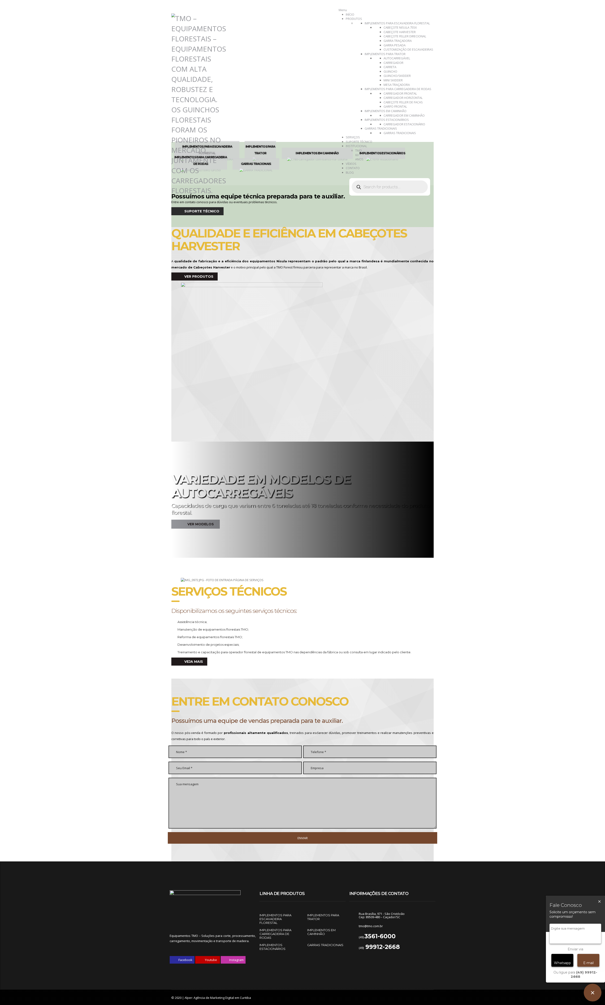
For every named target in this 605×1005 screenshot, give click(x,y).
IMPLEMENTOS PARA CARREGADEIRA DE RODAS (275, 933)
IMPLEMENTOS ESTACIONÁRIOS (272, 947)
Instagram (236, 960)
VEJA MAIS (193, 661)
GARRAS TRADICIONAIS (325, 945)
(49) (377, 937)
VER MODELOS (200, 524)
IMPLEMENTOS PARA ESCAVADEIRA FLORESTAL (275, 919)
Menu (343, 10)
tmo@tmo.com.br (371, 926)
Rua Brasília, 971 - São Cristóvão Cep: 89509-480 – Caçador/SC (382, 915)
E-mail (588, 963)
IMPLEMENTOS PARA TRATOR (323, 917)
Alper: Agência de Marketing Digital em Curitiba (218, 998)
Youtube (210, 960)
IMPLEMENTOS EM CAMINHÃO (321, 932)
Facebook (185, 960)
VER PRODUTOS (198, 276)
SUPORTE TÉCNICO (201, 211)
